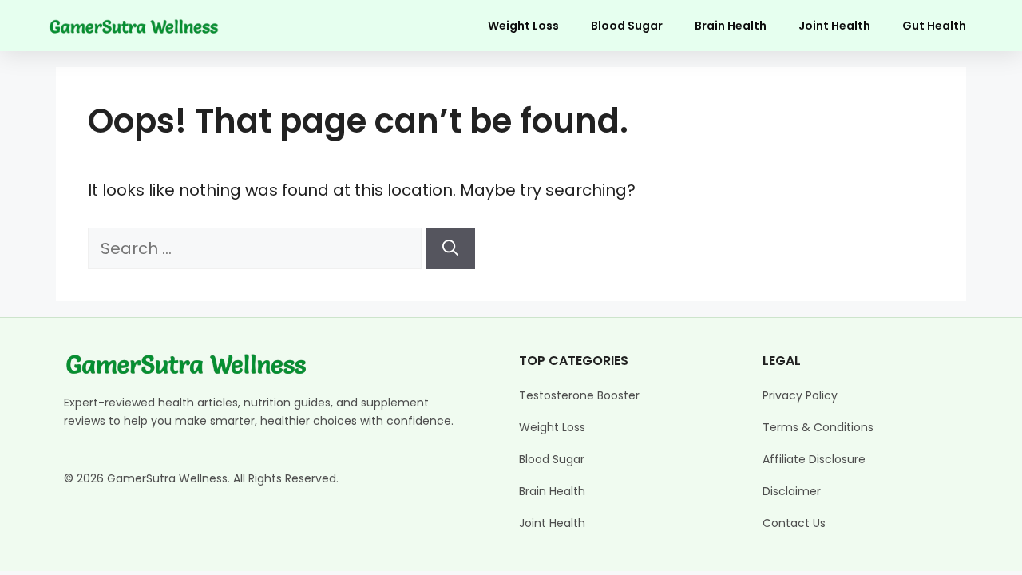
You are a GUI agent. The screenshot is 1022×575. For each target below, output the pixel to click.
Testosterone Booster (579, 395)
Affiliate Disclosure (814, 459)
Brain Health (730, 26)
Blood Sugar (627, 26)
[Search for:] (257, 248)
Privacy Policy (800, 395)
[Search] (450, 248)
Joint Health (834, 26)
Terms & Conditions (818, 427)
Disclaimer (792, 491)
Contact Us (794, 523)
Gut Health (934, 26)
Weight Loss (523, 26)
